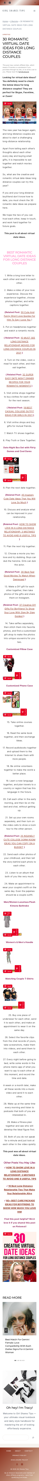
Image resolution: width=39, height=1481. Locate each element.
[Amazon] (5, 3)
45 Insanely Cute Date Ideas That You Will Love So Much (19, 499)
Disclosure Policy (19, 1460)
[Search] (33, 1437)
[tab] (15, 1360)
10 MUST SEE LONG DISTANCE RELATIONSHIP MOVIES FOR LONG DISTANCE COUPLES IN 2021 (19, 345)
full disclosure (23, 72)
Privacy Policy (19, 1455)
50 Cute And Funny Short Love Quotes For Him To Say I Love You (19, 316)
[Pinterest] (10, 3)
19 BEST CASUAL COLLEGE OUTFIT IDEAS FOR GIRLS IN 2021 (19, 411)
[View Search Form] (35, 2)
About (18, 1451)
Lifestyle (14, 21)
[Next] (33, 1330)
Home (5, 21)
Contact (29, 1451)
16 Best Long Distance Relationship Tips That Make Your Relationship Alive (19, 1190)
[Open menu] (34, 10)
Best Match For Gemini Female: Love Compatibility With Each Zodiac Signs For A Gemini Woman (19, 1346)
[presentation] (19, 1318)
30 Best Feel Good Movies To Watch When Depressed (19, 576)
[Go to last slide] (6, 1330)
